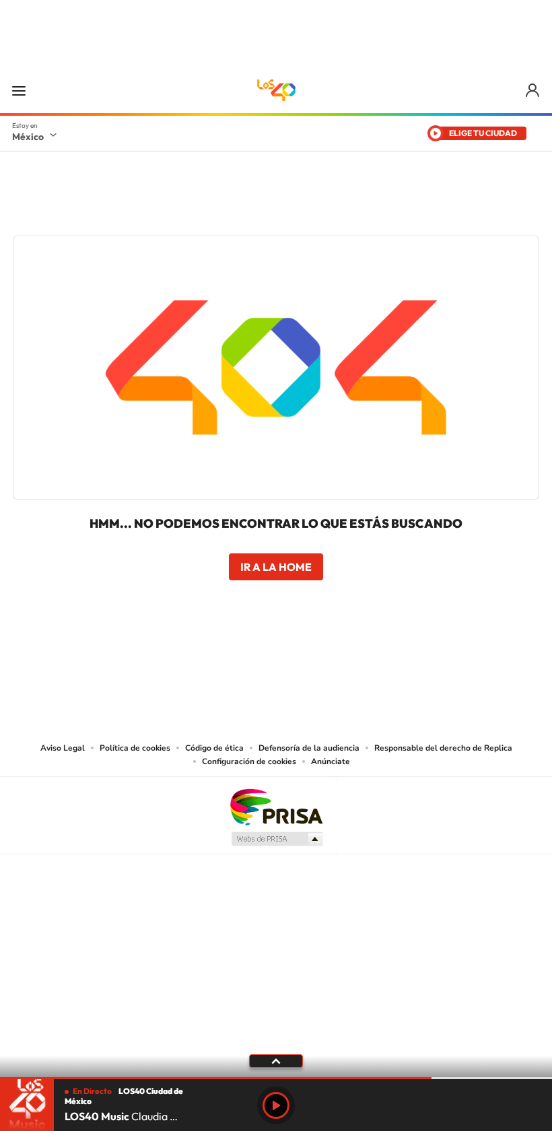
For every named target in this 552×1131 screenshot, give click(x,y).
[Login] (533, 90)
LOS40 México (276, 90)
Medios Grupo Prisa (276, 839)
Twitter (316, 658)
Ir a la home (276, 567)
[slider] (276, 1078)
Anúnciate (330, 761)
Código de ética (214, 748)
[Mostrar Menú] (19, 90)
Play (276, 1105)
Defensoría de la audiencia (308, 748)
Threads (343, 658)
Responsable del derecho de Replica (443, 748)
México (28, 137)
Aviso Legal (62, 748)
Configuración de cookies (249, 761)
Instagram (262, 658)
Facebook (289, 658)
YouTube (235, 658)
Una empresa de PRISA (276, 806)
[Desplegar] (276, 1060)
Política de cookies (135, 748)
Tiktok (208, 658)
